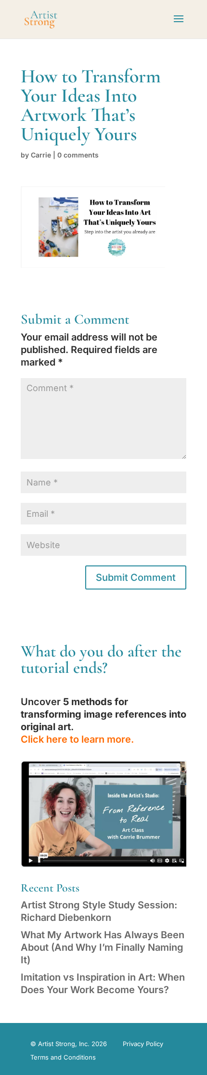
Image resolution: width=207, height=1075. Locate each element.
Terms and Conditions (63, 1057)
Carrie (41, 155)
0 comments (78, 155)
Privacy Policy (143, 1044)
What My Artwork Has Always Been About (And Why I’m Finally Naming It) (102, 947)
